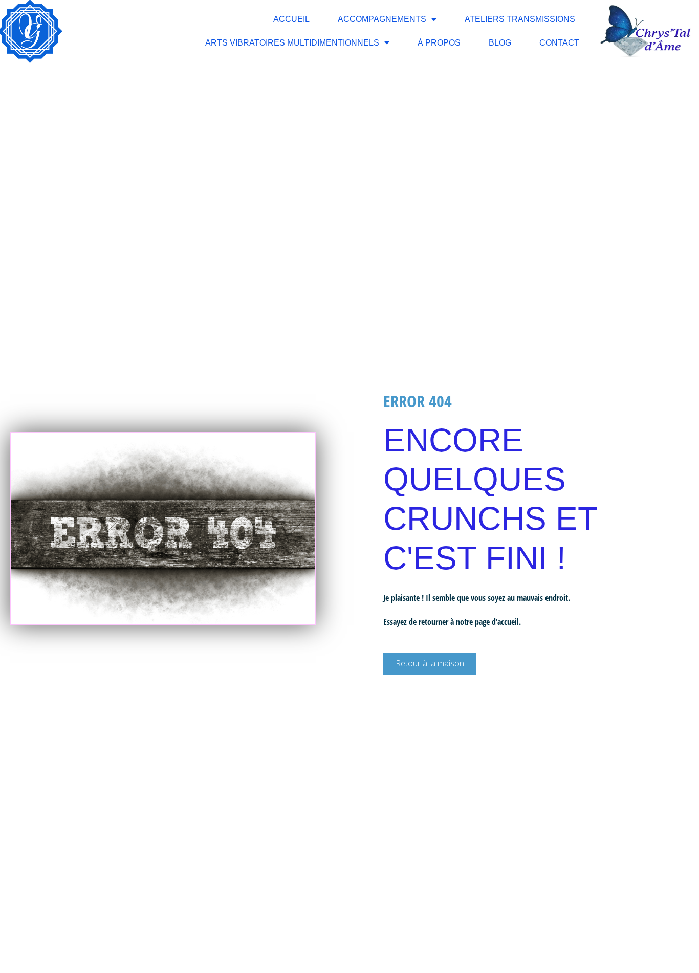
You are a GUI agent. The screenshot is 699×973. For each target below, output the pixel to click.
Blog (500, 42)
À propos (439, 42)
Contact (559, 42)
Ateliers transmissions (520, 19)
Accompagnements (382, 19)
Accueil (291, 19)
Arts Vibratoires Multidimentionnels (292, 42)
